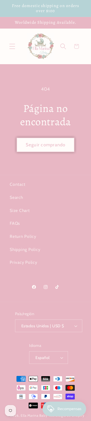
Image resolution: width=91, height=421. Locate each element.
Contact (17, 184)
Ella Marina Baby (34, 415)
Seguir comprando (46, 145)
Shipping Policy (25, 249)
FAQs (15, 223)
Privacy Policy (23, 262)
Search (16, 197)
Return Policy (23, 236)
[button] (12, 46)
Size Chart (20, 210)
